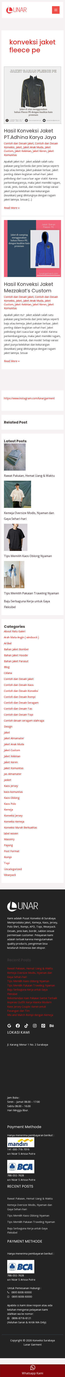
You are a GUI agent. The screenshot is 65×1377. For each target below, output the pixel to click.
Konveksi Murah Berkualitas (20, 827)
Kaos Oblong (12, 797)
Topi (7, 863)
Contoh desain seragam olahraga (24, 720)
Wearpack (10, 875)
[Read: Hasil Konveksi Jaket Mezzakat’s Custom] (32, 248)
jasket (7, 780)
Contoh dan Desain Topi (18, 714)
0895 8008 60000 (20, 1292)
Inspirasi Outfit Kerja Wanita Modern (29, 1002)
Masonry (9, 839)
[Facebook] (18, 1026)
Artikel (8, 643)
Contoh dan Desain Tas (18, 708)
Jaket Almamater (14, 738)
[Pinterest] (43, 1026)
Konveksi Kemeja (14, 821)
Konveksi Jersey (13, 815)
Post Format (11, 851)
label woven (11, 833)
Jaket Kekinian (23, 151)
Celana (8, 673)
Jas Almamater (12, 774)
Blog (7, 667)
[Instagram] (35, 1026)
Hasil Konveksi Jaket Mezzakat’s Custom (28, 287)
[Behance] (52, 1026)
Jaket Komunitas (13, 768)
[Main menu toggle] (56, 10)
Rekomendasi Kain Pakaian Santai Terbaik (32, 998)
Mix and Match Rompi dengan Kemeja (30, 1015)
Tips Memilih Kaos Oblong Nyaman (28, 556)
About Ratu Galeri (14, 631)
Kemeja (8, 809)
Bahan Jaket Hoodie (16, 655)
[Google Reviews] (9, 1026)
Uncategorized (13, 869)
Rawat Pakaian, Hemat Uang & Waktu (29, 476)
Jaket (19, 147)
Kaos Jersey (11, 786)
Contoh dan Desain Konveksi (21, 691)
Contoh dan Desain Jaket (19, 143)
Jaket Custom (12, 750)
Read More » (12, 208)
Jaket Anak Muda (33, 147)
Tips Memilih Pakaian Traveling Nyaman (31, 593)
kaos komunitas (13, 792)
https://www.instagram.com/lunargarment (29, 398)
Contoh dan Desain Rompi (19, 697)
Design (8, 726)
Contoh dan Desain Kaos (19, 685)
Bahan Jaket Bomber (16, 649)
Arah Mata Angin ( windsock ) (21, 637)
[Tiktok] (26, 1026)
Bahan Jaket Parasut (16, 661)
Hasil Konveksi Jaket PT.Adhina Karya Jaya (30, 134)
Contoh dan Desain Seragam (21, 702)
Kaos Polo (10, 803)
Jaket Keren (39, 151)
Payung (8, 845)
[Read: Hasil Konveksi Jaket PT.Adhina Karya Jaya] (32, 95)
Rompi (8, 857)
